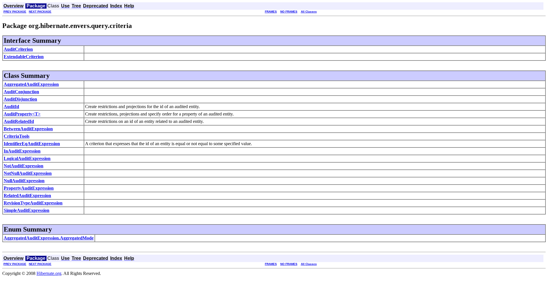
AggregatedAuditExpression (31, 84)
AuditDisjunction (20, 99)
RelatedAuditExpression (27, 195)
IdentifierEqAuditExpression (32, 143)
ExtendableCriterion (24, 56)
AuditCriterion (18, 49)
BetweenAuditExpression (28, 128)
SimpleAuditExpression (26, 210)
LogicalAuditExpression (27, 158)
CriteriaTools (16, 136)
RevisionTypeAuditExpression (33, 202)
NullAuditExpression (24, 180)
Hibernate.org (49, 273)
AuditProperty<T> (22, 114)
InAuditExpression (22, 151)
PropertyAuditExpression (29, 188)
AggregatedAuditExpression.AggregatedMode (49, 238)
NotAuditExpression (23, 165)
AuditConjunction (21, 91)
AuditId (11, 106)
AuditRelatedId (19, 121)
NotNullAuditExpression (28, 173)
